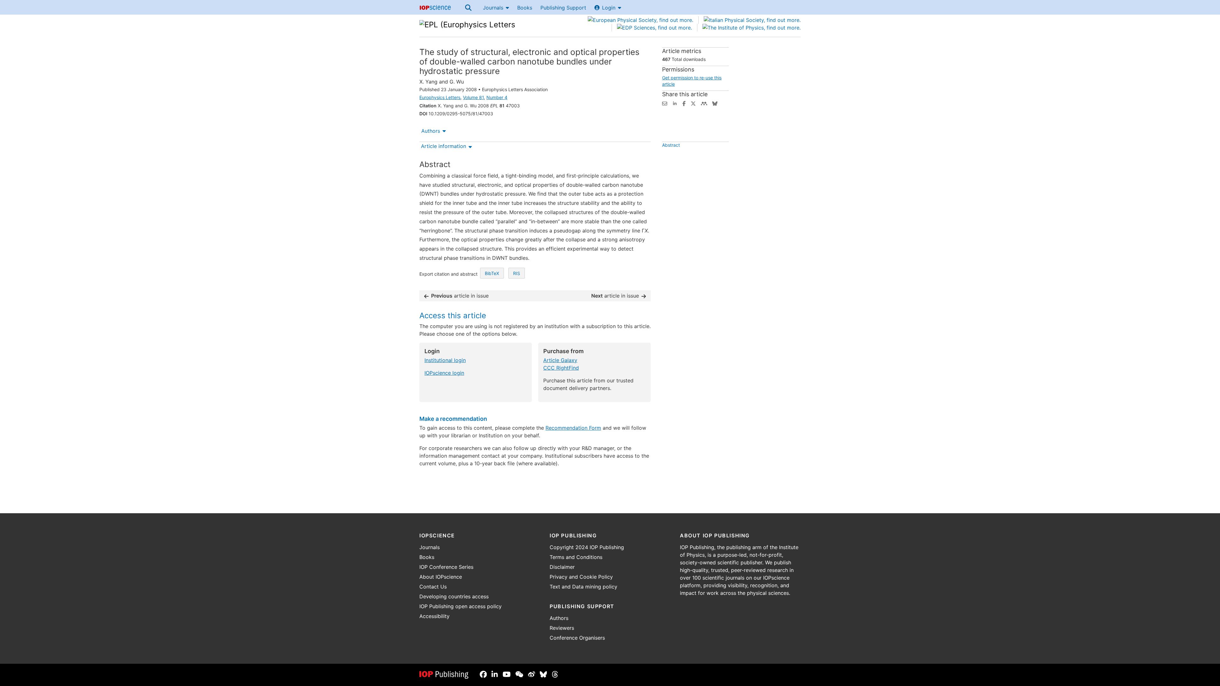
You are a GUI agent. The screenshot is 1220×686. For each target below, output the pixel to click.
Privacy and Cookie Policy (581, 577)
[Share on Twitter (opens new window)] (693, 103)
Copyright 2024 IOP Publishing (587, 547)
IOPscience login (444, 373)
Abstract (671, 145)
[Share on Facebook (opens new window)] (684, 103)
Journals (493, 7)
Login (608, 7)
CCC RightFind (561, 368)
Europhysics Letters (439, 97)
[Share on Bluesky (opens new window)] (714, 103)
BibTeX (492, 273)
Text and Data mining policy (583, 586)
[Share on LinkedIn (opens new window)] (674, 103)
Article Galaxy (560, 360)
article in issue (460, 296)
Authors (430, 131)
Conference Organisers (577, 638)
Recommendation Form (573, 428)
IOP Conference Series (446, 567)
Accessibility (434, 616)
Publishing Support (563, 7)
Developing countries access (454, 596)
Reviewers (562, 628)
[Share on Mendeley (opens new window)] (704, 103)
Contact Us (433, 586)
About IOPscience (440, 577)
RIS (516, 273)
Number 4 (496, 97)
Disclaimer (562, 567)
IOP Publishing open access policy (460, 606)
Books (524, 7)
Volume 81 (473, 97)
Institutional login (445, 360)
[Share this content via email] (664, 103)
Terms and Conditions (576, 557)
